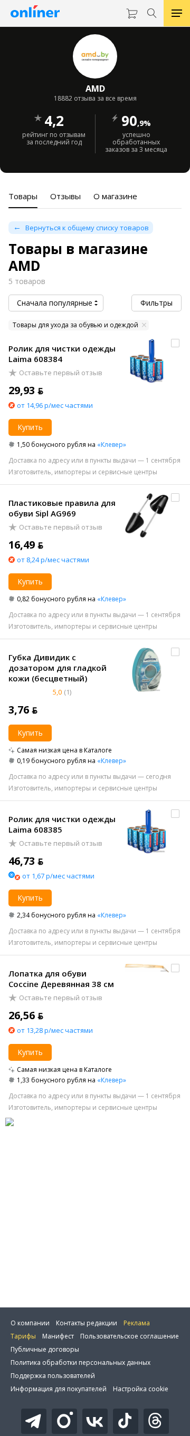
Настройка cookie (140, 1388)
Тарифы (23, 1336)
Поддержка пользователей (53, 1375)
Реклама (137, 1322)
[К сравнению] (175, 343)
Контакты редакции (86, 1322)
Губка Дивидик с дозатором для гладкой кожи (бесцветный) (57, 667)
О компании (30, 1322)
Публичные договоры (45, 1349)
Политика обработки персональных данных (80, 1362)
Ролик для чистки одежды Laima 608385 (62, 824)
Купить (30, 427)
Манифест (58, 1336)
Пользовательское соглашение (129, 1336)
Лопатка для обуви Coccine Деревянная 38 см (61, 978)
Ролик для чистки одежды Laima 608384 (62, 353)
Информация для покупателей (59, 1388)
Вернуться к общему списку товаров (87, 227)
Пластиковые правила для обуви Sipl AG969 (62, 508)
